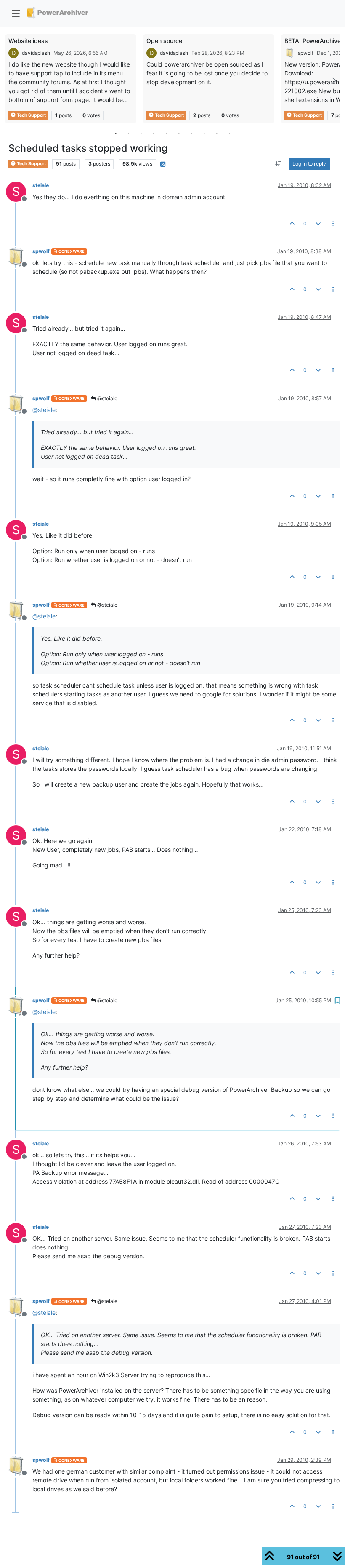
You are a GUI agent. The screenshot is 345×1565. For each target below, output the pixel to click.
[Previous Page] (11, 81)
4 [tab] (153, 133)
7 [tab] (191, 133)
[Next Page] (333, 81)
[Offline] (19, 256)
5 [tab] (166, 133)
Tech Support (31, 115)
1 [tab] (115, 133)
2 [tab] (128, 133)
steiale (40, 185)
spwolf (305, 53)
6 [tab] (179, 133)
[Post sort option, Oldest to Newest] (278, 164)
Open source (164, 40)
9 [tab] (216, 133)
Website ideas (28, 40)
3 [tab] (141, 133)
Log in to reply (309, 164)
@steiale (106, 398)
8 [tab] (204, 133)
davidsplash (36, 53)
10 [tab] (229, 133)
